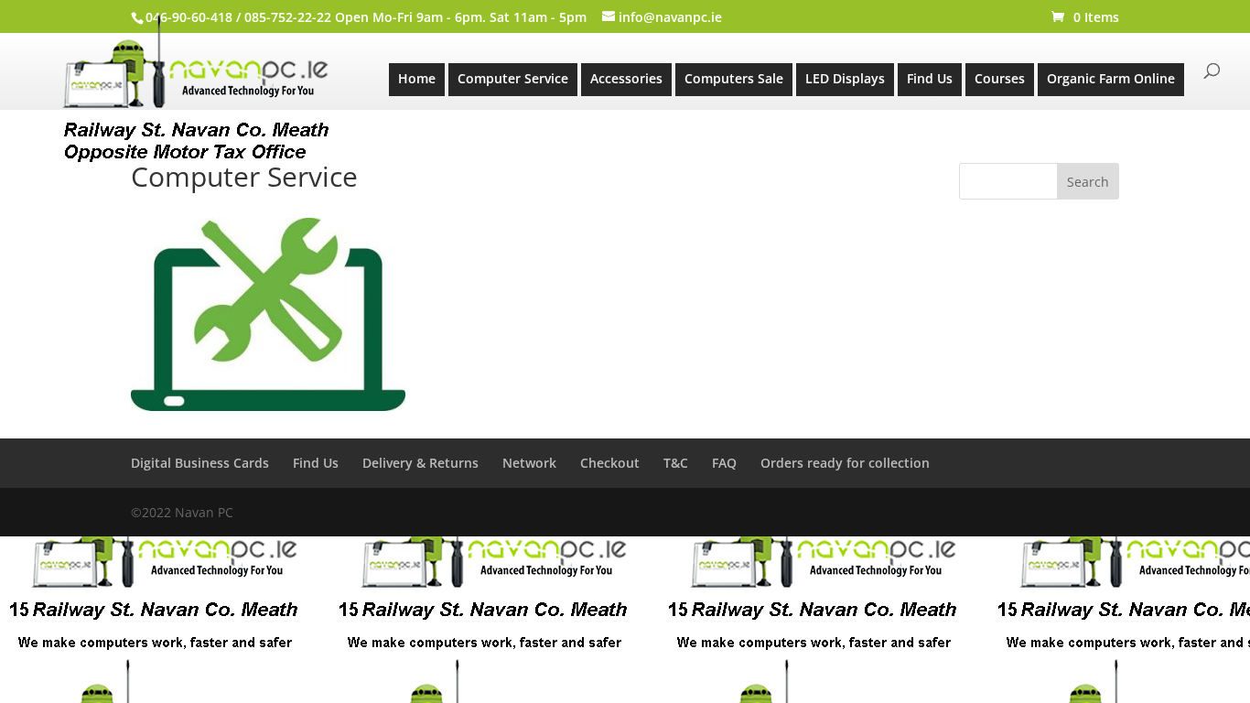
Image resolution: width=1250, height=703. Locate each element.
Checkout (610, 462)
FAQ (724, 462)
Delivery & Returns (420, 462)
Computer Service (513, 78)
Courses (1000, 78)
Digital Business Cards (200, 462)
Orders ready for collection (845, 462)
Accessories (626, 78)
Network (529, 462)
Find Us (930, 78)
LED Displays (845, 78)
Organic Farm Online (1111, 78)
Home (417, 78)
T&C (675, 462)
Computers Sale (733, 78)
